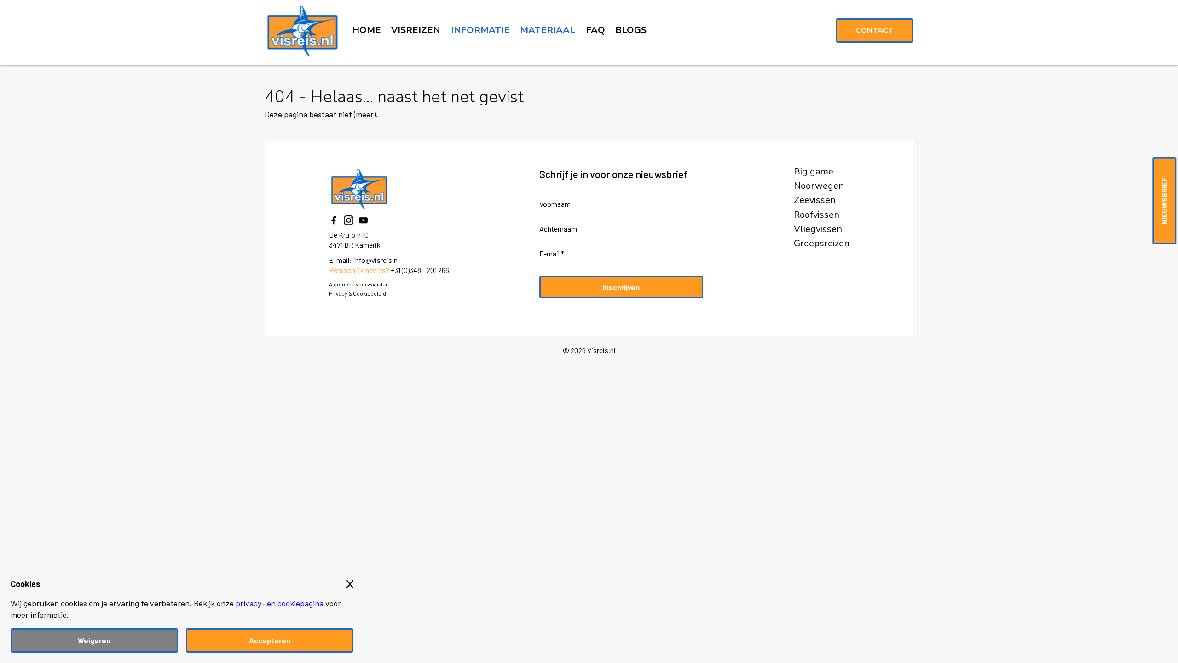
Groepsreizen (821, 243)
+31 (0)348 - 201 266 (420, 270)
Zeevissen (815, 200)
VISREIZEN (415, 30)
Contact (875, 30)
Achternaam (558, 228)
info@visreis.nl (376, 260)
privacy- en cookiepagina (279, 603)
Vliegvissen (818, 229)
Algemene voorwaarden (359, 284)
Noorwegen (819, 186)
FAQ (595, 30)
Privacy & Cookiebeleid (357, 293)
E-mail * (551, 253)
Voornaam (555, 203)
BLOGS (631, 30)
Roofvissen (816, 215)
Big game (813, 171)
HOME (366, 30)
